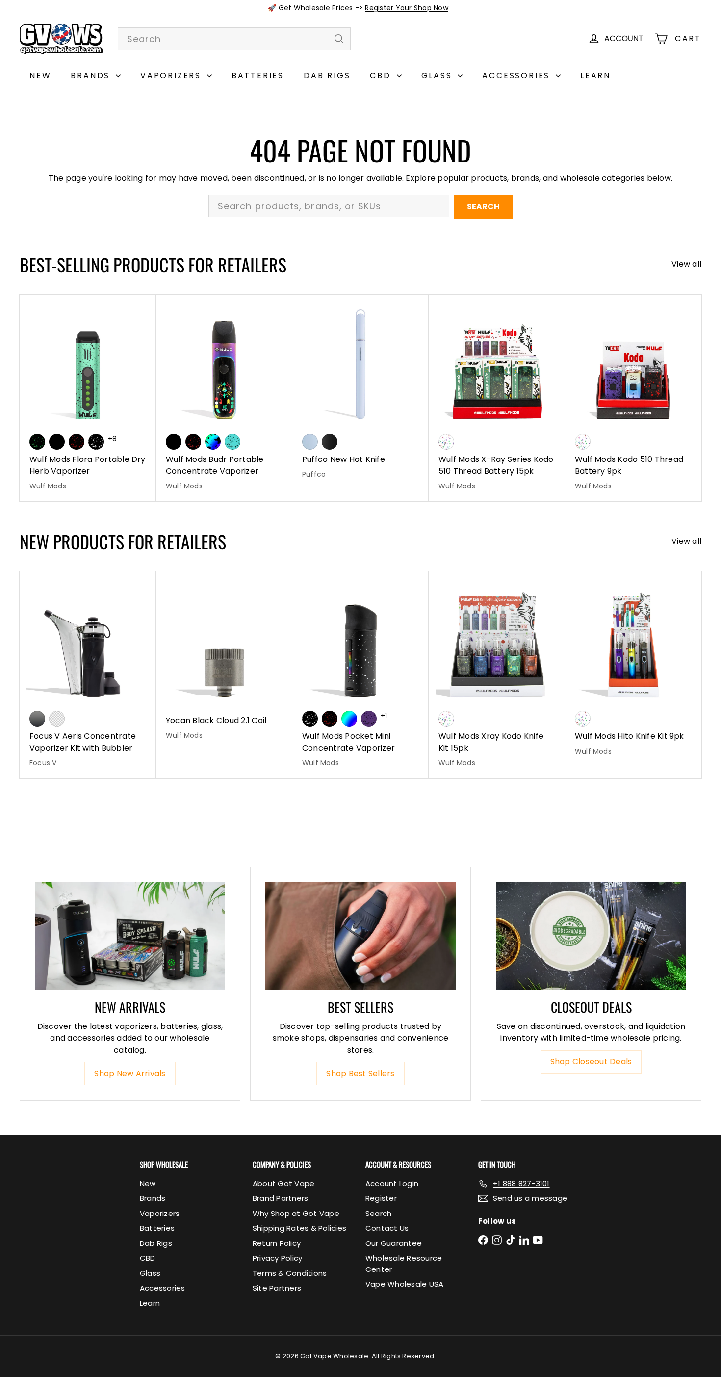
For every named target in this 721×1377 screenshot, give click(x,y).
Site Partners (277, 1288)
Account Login (391, 1183)
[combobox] (234, 38)
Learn (595, 75)
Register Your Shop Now (406, 8)
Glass (438, 75)
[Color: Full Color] (349, 719)
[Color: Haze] (310, 442)
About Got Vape (283, 1183)
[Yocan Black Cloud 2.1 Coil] (224, 661)
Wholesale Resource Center (403, 1263)
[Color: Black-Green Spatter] (37, 442)
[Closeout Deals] (591, 935)
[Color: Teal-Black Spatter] (232, 442)
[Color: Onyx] (329, 442)
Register (381, 1198)
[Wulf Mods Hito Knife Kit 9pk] (633, 668)
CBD (382, 75)
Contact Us (387, 1228)
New (40, 75)
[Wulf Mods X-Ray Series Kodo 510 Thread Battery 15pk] (497, 398)
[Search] (339, 38)
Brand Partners (280, 1198)
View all (686, 264)
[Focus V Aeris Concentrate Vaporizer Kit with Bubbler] (88, 674)
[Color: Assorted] (446, 442)
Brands (92, 75)
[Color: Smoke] (37, 719)
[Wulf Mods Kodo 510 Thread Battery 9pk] (633, 398)
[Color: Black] (57, 442)
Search (483, 206)
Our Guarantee (393, 1243)
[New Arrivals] (130, 935)
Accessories (517, 75)
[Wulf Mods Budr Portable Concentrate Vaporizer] (224, 398)
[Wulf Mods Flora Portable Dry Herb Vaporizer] (88, 398)
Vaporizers (172, 75)
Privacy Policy (277, 1258)
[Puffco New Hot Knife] (360, 392)
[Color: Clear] (57, 719)
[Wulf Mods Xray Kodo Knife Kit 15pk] (497, 674)
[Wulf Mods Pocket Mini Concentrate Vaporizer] (360, 674)
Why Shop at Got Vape (296, 1213)
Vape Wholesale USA (404, 1284)
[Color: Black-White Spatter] (96, 442)
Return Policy (277, 1243)
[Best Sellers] (360, 935)
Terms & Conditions (290, 1273)
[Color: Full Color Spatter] (213, 442)
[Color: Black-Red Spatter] (76, 442)
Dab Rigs (327, 75)
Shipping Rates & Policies (299, 1228)
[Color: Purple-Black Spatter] (369, 719)
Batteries (258, 75)
